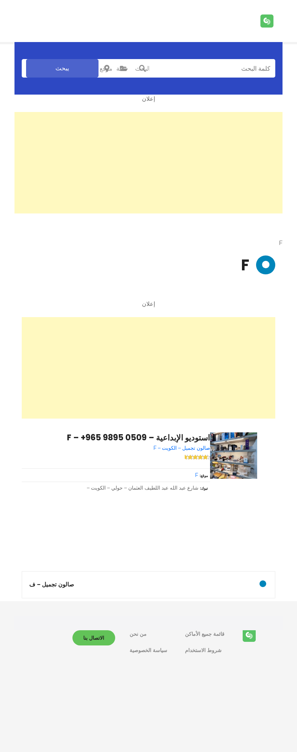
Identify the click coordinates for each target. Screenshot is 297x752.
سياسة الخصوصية (148, 650)
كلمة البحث (142, 68)
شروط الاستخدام (203, 650)
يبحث (62, 68)
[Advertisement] (148, 162)
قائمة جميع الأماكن (205, 634)
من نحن (138, 634)
